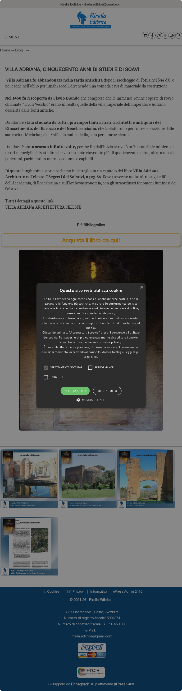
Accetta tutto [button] (75, 391)
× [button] (141, 287)
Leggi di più (91, 357)
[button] (46, 367)
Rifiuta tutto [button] (107, 391)
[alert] (91, 345)
